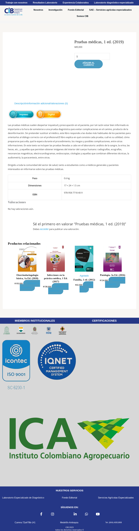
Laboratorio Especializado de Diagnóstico (23, 497)
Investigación (55, 10)
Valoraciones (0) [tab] (59, 103)
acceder (44, 229)
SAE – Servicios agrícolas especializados (110, 10)
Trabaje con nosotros (16, 2)
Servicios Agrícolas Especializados (116, 497)
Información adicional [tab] (38, 103)
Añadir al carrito (89, 64)
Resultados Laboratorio (45, 2)
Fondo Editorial (76, 10)
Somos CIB (82, 16)
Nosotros (38, 10)
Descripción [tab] (20, 103)
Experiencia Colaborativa (76, 2)
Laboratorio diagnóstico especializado (114, 2)
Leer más (86, 286)
